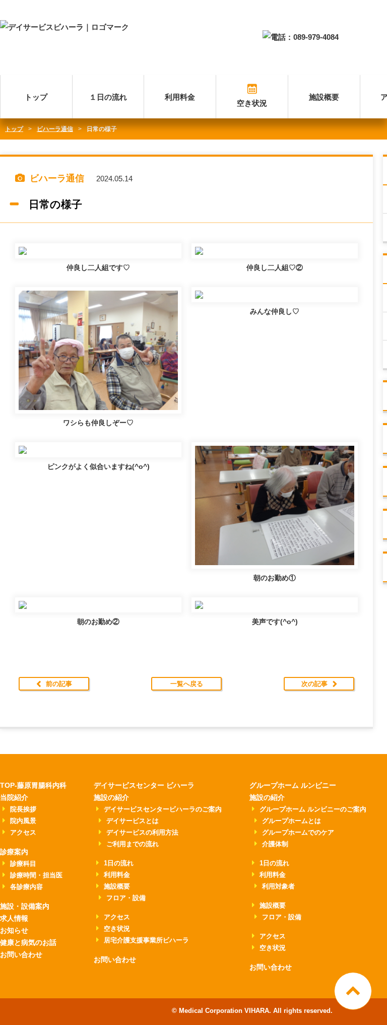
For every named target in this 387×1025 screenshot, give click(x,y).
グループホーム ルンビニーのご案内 (313, 809)
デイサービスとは (132, 821)
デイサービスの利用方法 (142, 832)
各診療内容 (26, 887)
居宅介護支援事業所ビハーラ (146, 940)
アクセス (23, 832)
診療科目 (23, 863)
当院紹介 (14, 797)
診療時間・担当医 (36, 875)
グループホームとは (291, 821)
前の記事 (59, 684)
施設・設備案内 (24, 906)
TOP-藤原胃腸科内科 (33, 785)
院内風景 (23, 821)
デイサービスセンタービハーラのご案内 (163, 809)
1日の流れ (119, 863)
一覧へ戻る (186, 684)
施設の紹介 (111, 797)
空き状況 (252, 103)
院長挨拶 (23, 809)
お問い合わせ (21, 954)
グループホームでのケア (298, 832)
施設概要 (324, 97)
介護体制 (275, 844)
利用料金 (180, 97)
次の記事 (314, 684)
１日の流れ (108, 97)
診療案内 (14, 852)
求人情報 (14, 918)
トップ (36, 97)
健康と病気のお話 (28, 942)
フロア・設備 (126, 898)
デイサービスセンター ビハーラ (144, 785)
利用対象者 (278, 886)
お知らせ (14, 930)
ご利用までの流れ (132, 844)
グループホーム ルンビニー (292, 785)
